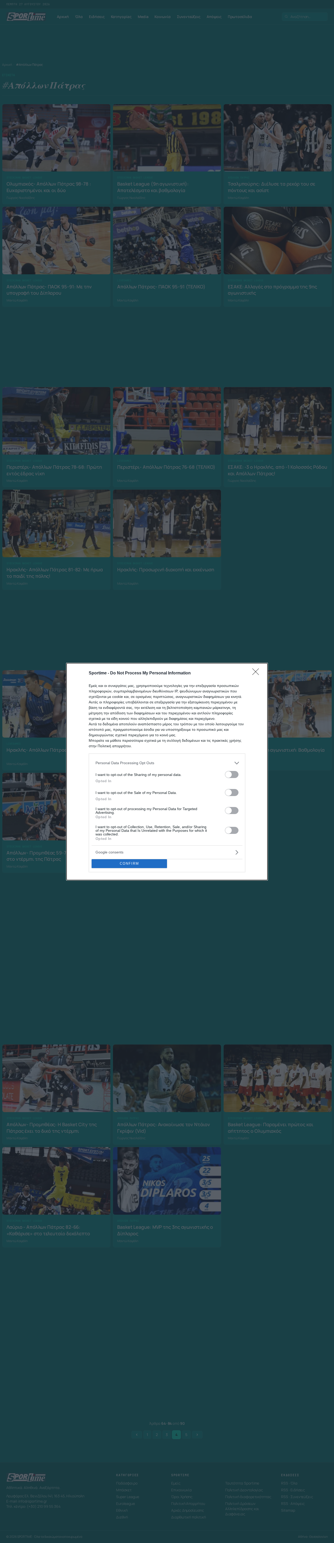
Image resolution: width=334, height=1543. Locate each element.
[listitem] (167, 763)
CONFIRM (129, 863)
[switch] (231, 774)
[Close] (257, 673)
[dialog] (167, 771)
